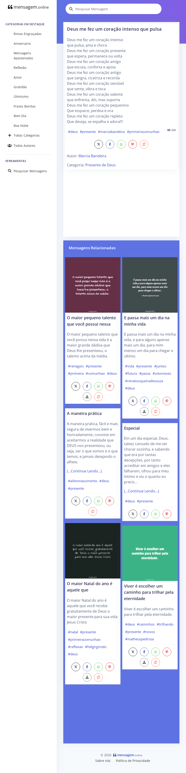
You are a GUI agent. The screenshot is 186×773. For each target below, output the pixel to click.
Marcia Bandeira (92, 155)
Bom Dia (20, 116)
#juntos (160, 366)
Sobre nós (102, 760)
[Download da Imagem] (87, 396)
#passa (144, 373)
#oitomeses (162, 373)
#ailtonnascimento (82, 481)
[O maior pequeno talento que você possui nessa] (92, 284)
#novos (149, 631)
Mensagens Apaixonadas (23, 55)
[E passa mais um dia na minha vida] (150, 284)
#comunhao (95, 373)
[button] (144, 144)
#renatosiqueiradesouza (144, 381)
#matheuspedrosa (139, 639)
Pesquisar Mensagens (30, 171)
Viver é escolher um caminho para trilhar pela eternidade (149, 592)
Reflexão (20, 67)
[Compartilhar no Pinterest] (132, 144)
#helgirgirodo (95, 646)
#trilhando (165, 624)
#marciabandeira (111, 131)
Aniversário (22, 43)
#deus (73, 131)
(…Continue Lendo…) (84, 471)
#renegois (76, 366)
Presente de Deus (100, 164)
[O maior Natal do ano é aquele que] (92, 550)
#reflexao (75, 646)
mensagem (30, 7)
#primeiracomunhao (143, 131)
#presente (88, 131)
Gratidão (20, 87)
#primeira (76, 373)
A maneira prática (84, 413)
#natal (73, 632)
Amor (18, 77)
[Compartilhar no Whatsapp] (121, 144)
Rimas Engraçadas (28, 34)
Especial (132, 428)
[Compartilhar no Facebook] (110, 144)
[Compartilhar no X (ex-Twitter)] (98, 144)
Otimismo (21, 96)
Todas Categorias (27, 135)
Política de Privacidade (133, 760)
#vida (129, 366)
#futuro (131, 373)
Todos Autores (24, 145)
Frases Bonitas (25, 106)
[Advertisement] (121, 203)
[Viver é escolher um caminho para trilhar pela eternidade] (150, 552)
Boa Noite (21, 125)
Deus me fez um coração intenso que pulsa (114, 29)
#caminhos (145, 624)
